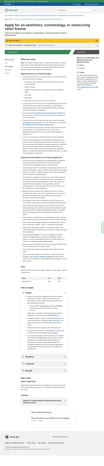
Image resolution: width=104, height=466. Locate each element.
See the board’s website (31, 235)
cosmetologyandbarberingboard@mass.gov (87, 88)
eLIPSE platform (53, 315)
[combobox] (78, 10)
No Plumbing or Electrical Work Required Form (38, 125)
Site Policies (42, 443)
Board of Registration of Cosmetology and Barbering (41, 15)
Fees (6, 63)
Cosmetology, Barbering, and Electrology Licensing (70, 15)
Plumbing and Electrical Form (32, 122)
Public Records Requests (56, 443)
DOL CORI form (54, 320)
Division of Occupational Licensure (17, 15)
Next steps (8, 70)
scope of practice (51, 144)
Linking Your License (46, 306)
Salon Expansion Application (44, 256)
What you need (9, 60)
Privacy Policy (31, 443)
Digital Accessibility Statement (15, 443)
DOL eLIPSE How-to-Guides (48, 333)
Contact (7, 73)
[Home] (5, 15)
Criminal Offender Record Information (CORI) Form (48, 113)
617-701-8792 (81, 68)
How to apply (9, 66)
